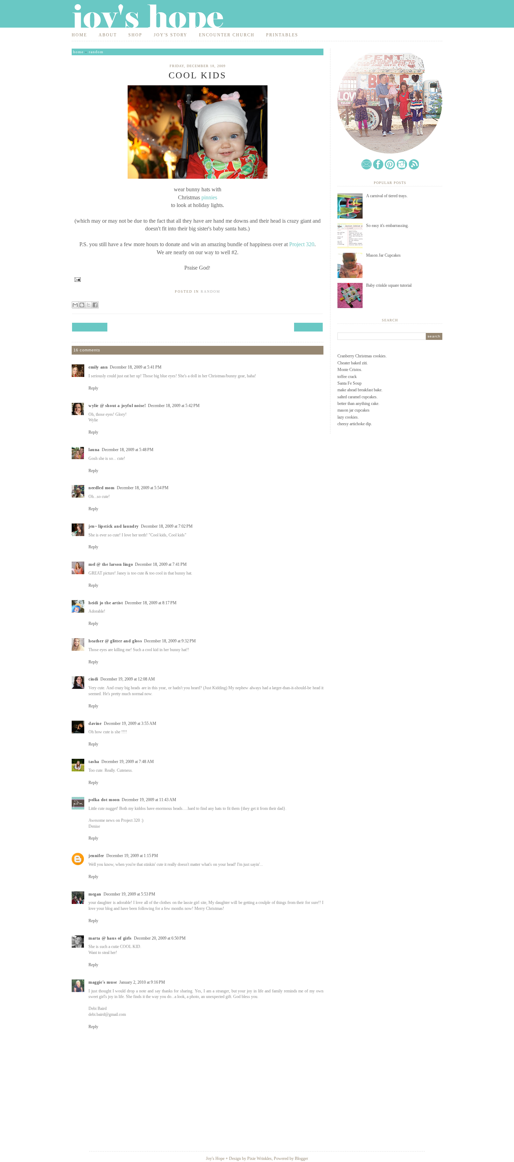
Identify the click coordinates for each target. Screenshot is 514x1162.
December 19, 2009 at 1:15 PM (132, 855)
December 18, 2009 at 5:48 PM (128, 449)
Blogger (301, 1158)
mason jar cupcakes (353, 410)
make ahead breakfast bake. (360, 389)
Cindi (93, 679)
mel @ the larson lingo (110, 564)
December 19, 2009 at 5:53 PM (129, 894)
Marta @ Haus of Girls (110, 938)
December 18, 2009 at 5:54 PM (143, 487)
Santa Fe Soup (349, 383)
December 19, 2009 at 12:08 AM (127, 679)
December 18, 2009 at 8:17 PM (151, 602)
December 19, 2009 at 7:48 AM (127, 761)
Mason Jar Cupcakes (383, 255)
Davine (95, 723)
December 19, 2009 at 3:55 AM (130, 723)
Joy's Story (170, 35)
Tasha (93, 761)
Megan (94, 894)
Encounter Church (227, 35)
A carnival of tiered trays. (387, 195)
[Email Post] (76, 279)
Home (79, 35)
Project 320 (301, 244)
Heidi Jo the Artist (105, 602)
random (96, 52)
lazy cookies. (348, 417)
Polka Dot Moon (104, 799)
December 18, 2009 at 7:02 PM (167, 526)
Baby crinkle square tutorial (389, 285)
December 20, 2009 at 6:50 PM (160, 938)
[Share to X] (88, 304)
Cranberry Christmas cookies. (362, 356)
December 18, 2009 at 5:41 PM (136, 367)
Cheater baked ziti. (352, 363)
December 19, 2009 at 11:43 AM (149, 799)
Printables (282, 35)
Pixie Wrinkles (259, 1158)
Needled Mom (101, 487)
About (108, 35)
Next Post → (308, 327)
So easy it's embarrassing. (387, 225)
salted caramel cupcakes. (357, 396)
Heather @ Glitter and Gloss (115, 641)
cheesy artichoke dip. (354, 423)
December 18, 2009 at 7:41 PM (161, 564)
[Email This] (75, 304)
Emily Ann (98, 367)
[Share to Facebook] (95, 304)
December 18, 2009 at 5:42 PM (174, 405)
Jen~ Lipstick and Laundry (113, 526)
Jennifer (96, 855)
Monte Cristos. (349, 369)
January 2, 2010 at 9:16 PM (142, 982)
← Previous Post (90, 327)
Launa (94, 449)
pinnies (209, 197)
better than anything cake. (358, 403)
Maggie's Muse (102, 982)
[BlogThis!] (81, 304)
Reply (93, 388)
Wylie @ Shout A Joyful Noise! (117, 405)
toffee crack (347, 376)
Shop (135, 35)
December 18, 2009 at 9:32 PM (170, 641)
